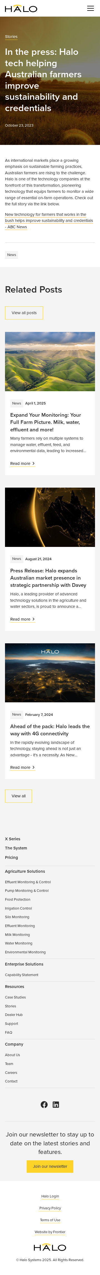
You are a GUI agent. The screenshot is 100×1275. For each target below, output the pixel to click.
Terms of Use (50, 1219)
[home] (21, 8)
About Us (12, 1054)
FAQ (8, 1032)
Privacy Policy (50, 1207)
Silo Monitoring (17, 916)
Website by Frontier (50, 1231)
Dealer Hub (14, 1014)
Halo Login (50, 1196)
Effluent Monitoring (20, 925)
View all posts (24, 313)
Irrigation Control (18, 908)
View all (19, 796)
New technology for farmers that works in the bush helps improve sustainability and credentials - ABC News (49, 220)
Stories (11, 36)
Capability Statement (21, 974)
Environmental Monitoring (25, 951)
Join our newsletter (50, 1166)
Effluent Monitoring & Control (28, 881)
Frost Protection (17, 899)
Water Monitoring (18, 943)
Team (9, 1063)
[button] (89, 8)
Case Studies (15, 997)
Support (11, 1023)
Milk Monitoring (17, 934)
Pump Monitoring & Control (27, 890)
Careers (11, 1072)
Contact (11, 1081)
